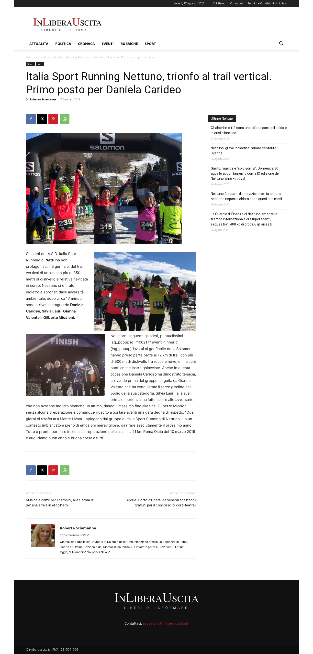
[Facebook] (31, 119)
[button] (281, 44)
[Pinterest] (53, 119)
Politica (63, 43)
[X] (42, 119)
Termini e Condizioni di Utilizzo (267, 3)
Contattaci (236, 3)
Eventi (108, 43)
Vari (40, 64)
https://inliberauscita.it (74, 535)
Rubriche (129, 43)
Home (30, 57)
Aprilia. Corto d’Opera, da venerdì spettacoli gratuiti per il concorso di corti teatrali (161, 502)
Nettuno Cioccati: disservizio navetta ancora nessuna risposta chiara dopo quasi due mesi (246, 196)
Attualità (38, 43)
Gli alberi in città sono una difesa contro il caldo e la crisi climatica (249, 130)
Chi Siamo (219, 3)
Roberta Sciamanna (43, 99)
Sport (150, 43)
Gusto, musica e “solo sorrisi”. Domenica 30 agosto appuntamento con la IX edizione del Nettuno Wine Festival (245, 173)
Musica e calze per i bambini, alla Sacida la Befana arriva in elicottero (60, 502)
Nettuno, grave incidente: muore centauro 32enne (243, 150)
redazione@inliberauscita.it (165, 623)
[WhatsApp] (64, 119)
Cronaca (86, 43)
